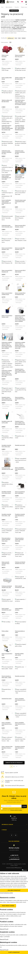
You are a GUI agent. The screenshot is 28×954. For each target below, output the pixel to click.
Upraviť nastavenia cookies (6, 892)
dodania (23, 38)
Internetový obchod (10, 867)
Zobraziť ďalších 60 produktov (14, 762)
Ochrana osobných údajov (16, 810)
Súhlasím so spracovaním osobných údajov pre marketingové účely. (12, 809)
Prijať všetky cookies (8, 905)
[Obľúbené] (22, 1)
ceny (16, 38)
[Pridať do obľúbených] (12, 46)
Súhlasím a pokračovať (14, 890)
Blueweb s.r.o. (19, 867)
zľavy (19, 38)
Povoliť (6, 918)
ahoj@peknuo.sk (15, 859)
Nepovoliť (2, 918)
